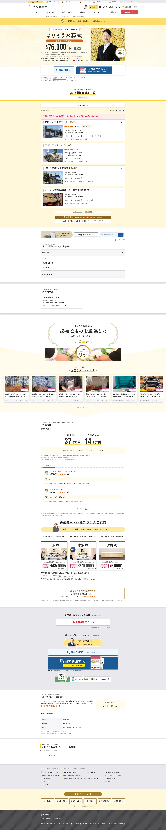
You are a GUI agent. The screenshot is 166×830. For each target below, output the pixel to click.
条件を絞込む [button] (84, 105)
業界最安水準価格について (59, 79)
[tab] (35, 2)
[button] (56, 60)
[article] (83, 478)
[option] (83, 755)
